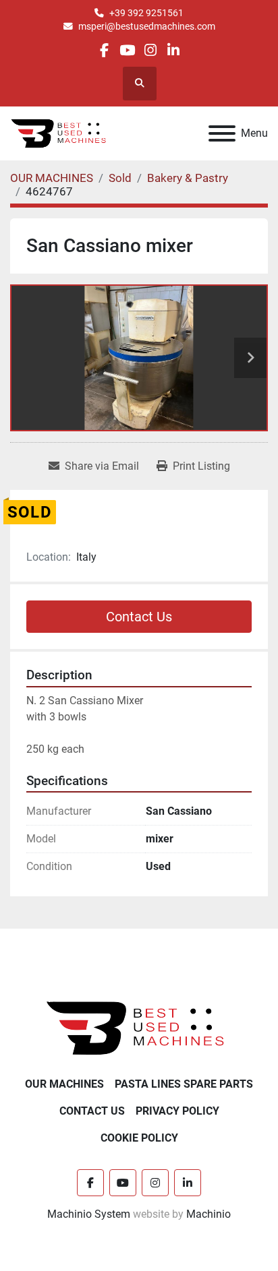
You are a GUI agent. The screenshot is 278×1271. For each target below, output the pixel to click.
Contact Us (139, 617)
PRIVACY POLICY (177, 1111)
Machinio (208, 1214)
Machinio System (88, 1214)
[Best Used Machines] (139, 1027)
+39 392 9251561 (146, 12)
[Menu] (221, 133)
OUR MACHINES (64, 1084)
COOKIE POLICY (139, 1138)
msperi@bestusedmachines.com (146, 26)
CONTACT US (92, 1111)
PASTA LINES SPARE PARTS (184, 1084)
